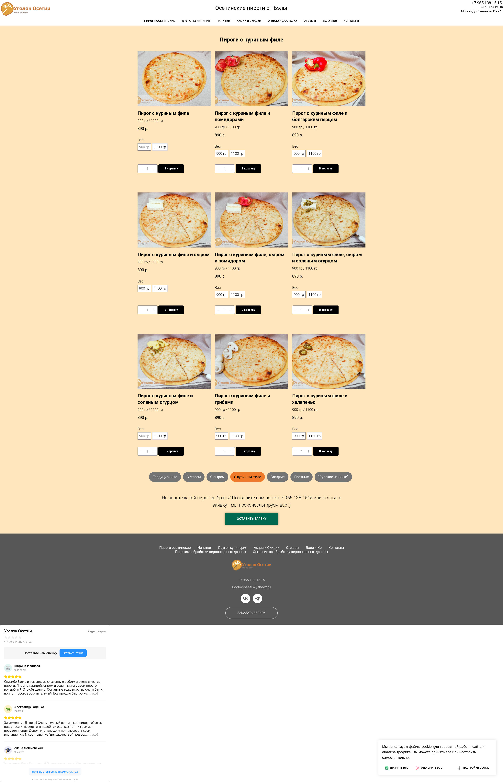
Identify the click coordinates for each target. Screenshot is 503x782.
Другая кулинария (232, 548)
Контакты (336, 548)
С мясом (194, 477)
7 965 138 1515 (297, 497)
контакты (351, 20)
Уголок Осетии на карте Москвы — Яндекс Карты (55, 779)
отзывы (310, 20)
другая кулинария (196, 20)
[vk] (245, 598)
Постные (301, 477)
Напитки (204, 548)
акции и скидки (249, 20)
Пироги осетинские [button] (159, 20)
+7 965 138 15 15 (487, 3)
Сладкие (278, 477)
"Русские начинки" (333, 477)
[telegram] (257, 598)
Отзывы (292, 548)
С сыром (217, 477)
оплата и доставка (282, 20)
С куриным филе (247, 477)
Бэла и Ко (330, 20)
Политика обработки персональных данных (210, 552)
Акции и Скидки (266, 548)
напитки (223, 20)
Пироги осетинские (175, 548)
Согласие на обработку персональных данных (290, 552)
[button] (251, 519)
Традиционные (165, 477)
